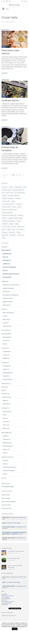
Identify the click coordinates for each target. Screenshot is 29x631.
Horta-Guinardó (5, 333)
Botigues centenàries (13, 195)
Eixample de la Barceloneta (9, 209)
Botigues (4, 195)
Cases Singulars (5, 597)
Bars (3, 192)
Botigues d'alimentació (8, 198)
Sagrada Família (7, 301)
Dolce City (4, 600)
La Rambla (6, 260)
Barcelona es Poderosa (7, 595)
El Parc (4, 418)
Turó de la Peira (7, 379)
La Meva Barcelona (6, 603)
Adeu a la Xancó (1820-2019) (9, 501)
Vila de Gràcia (6, 326)
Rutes (3, 390)
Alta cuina (4, 187)
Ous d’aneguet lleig (13, 558)
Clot (4, 415)
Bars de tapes (10, 192)
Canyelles (5, 369)
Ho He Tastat (5, 330)
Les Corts (4, 348)
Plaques (19, 232)
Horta (4, 344)
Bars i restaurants (20, 192)
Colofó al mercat (6, 495)
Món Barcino (5, 604)
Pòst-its (3, 387)
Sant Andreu (5, 393)
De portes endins (6, 207)
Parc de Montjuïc (7, 446)
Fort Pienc (5, 291)
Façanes (19, 221)
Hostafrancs (6, 439)
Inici (3, 21)
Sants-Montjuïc (5, 432)
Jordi (3, 523)
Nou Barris (4, 362)
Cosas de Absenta (6, 598)
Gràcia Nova (6, 319)
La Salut (5, 322)
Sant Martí (4, 408)
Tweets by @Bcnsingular (8, 486)
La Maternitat (6, 351)
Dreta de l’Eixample (7, 288)
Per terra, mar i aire (6, 508)
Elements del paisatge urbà (9, 215)
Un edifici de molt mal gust (13, 523)
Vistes (3, 238)
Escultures (20, 215)
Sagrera (5, 400)
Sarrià (4, 474)
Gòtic (4, 257)
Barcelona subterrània (18, 190)
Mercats (14, 226)
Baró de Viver (6, 397)
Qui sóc (21, 534)
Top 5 (3, 478)
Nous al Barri (5, 383)
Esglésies (4, 218)
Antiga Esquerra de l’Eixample (10, 285)
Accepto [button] (15, 629)
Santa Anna (13, 235)
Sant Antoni (6, 305)
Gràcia (3, 309)
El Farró (5, 460)
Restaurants (5, 235)
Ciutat (3, 247)
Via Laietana (6, 277)
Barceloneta (6, 253)
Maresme (5, 425)
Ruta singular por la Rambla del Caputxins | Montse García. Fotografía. (14, 533)
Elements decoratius (7, 212)
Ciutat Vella (5, 250)
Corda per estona (10, 100)
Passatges (4, 232)
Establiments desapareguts (15, 218)
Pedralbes (5, 358)
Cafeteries (18, 198)
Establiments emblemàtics (8, 221)
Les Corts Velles (6, 226)
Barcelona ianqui (6, 190)
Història (11, 223)
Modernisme (21, 226)
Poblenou (5, 428)
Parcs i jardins (20, 229)
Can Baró (5, 340)
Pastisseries (12, 232)
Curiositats (18, 204)
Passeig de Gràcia (7, 298)
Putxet (4, 464)
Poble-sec (5, 449)
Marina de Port (6, 442)
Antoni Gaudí (18, 187)
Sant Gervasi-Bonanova (9, 467)
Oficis (13, 229)
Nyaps (8, 229)
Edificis (19, 207)
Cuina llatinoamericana (8, 204)
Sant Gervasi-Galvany (8, 470)
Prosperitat (5, 376)
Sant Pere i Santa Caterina (10, 274)
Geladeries (5, 223)
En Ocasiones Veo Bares (8, 601)
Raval (4, 270)
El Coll (4, 316)
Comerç (13, 201)
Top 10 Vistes (20, 235)
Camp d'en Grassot (7, 312)
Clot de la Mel (6, 201)
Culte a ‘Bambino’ (6, 498)
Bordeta (5, 436)
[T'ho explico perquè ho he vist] (14, 5)
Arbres (24, 187)
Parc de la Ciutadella (8, 267)
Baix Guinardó (6, 337)
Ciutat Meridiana (7, 372)
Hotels (16, 223)
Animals (11, 187)
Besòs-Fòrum (6, 411)
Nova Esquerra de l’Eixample (10, 295)
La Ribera (5, 263)
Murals (4, 229)
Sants (4, 453)
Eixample (4, 281)
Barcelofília (4, 594)
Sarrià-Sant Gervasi (6, 457)
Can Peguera (6, 366)
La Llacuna (5, 421)
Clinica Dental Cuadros (8, 527)
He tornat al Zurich (6, 505)
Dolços (14, 207)
